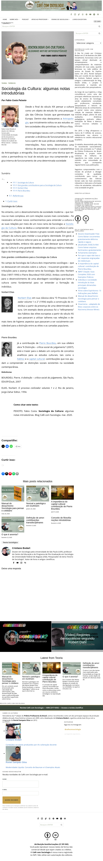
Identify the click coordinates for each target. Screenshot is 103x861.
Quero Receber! (11, 800)
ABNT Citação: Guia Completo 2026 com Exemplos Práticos (86, 274)
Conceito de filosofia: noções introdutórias (61, 519)
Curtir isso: (12, 201)
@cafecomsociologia (73, 729)
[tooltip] (71, 14)
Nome (5, 779)
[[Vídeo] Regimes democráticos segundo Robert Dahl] (77, 636)
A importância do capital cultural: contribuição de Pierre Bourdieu (61, 505)
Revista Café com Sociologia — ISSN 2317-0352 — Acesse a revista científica (51, 708)
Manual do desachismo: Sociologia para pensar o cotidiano (13, 507)
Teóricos (11, 83)
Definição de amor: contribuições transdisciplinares (35, 520)
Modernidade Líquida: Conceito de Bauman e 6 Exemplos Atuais (33, 767)
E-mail (5, 789)
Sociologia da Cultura (26, 182)
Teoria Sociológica (10, 543)
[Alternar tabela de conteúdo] (3, 179)
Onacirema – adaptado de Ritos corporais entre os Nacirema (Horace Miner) (89, 307)
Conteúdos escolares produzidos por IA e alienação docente (31, 744)
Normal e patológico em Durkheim (36, 504)
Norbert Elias (23, 188)
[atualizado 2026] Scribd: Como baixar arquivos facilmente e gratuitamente (89, 247)
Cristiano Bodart (21, 548)
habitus (20, 358)
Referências (18, 195)
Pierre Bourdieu (24, 190)
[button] (99, 26)
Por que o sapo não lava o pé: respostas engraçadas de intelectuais (89, 258)
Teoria (4, 83)
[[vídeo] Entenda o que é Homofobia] (25, 636)
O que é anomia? (10, 534)
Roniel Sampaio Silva (16, 762)
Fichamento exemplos (87, 253)
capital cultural (37, 358)
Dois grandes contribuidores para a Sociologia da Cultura (39, 185)
